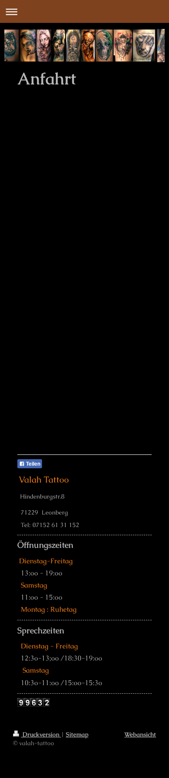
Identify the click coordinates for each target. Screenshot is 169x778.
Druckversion (41, 734)
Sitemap (77, 734)
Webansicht (140, 734)
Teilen (32, 464)
